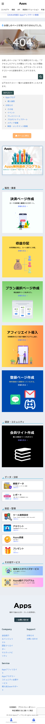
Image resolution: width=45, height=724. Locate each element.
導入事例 (11, 101)
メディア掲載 (12, 122)
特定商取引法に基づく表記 (22, 710)
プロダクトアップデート (17, 119)
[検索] (40, 76)
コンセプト (5, 9)
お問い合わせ (23, 619)
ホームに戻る (23, 135)
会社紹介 (5, 635)
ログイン (34, 722)
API (18, 9)
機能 (13, 9)
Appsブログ (10, 97)
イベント (11, 112)
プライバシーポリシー (27, 707)
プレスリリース (13, 116)
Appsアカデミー (8, 676)
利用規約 (12, 707)
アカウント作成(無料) (11, 722)
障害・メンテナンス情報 (17, 126)
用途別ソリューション (30, 9)
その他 (10, 109)
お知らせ (9, 105)
